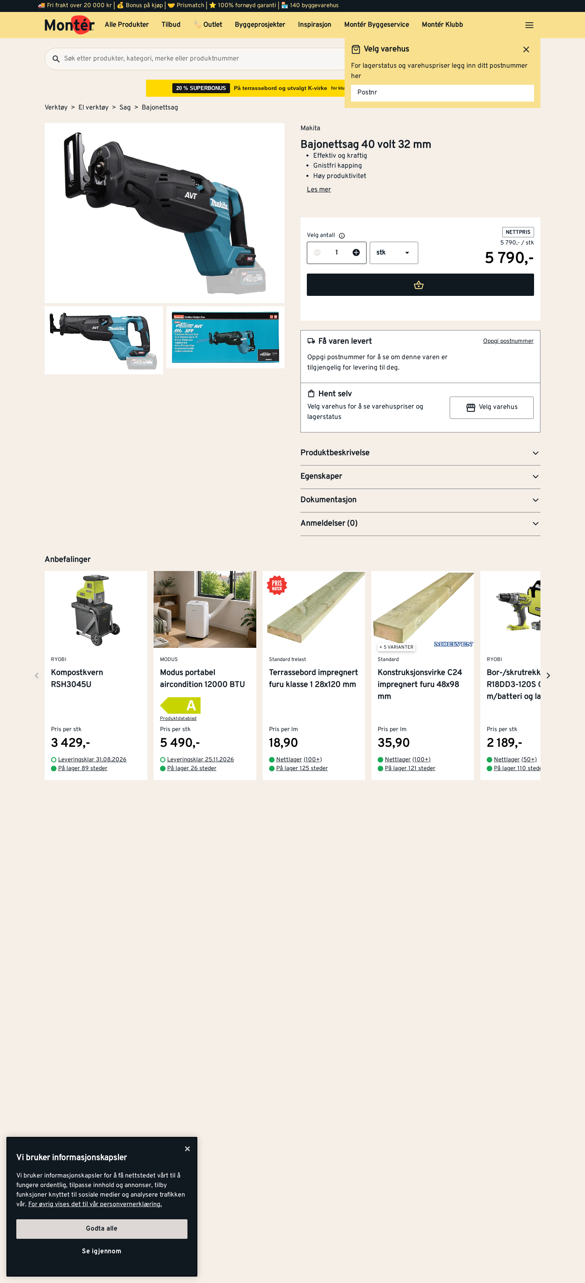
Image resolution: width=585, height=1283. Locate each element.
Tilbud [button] (171, 25)
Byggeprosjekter (260, 25)
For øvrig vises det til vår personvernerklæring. (95, 1205)
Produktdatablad (178, 719)
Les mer (319, 190)
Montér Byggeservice (376, 25)
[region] (101, 1207)
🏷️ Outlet (207, 25)
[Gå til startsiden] (70, 25)
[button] (394, 253)
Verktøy (56, 108)
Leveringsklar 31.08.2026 (92, 760)
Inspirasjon (315, 25)
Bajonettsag (160, 108)
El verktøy (93, 108)
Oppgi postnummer (508, 341)
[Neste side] (36, 675)
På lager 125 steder (302, 769)
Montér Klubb (442, 25)
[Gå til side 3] (225, 337)
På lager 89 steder (82, 769)
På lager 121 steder (410, 769)
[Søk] (53, 59)
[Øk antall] (356, 253)
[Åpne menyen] (529, 25)
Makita (310, 128)
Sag (125, 108)
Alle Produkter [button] (127, 25)
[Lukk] (187, 1149)
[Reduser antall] (317, 253)
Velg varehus (498, 407)
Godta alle (102, 1229)
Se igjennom (102, 1252)
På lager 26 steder (191, 769)
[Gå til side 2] (104, 340)
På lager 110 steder (519, 769)
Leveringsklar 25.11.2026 (200, 760)
